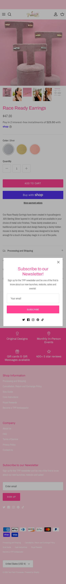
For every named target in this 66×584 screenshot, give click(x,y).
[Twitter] (23, 319)
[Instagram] (33, 319)
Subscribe (33, 309)
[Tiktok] (42, 319)
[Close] (58, 262)
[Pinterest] (38, 319)
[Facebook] (28, 319)
